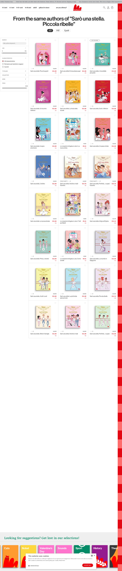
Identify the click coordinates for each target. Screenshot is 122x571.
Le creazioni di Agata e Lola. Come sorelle (70, 259)
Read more (62, 560)
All (50, 30)
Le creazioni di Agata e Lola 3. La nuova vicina (70, 147)
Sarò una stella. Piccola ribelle (98, 296)
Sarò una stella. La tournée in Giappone (98, 259)
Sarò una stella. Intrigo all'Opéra (99, 221)
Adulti (35, 7)
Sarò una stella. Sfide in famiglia (39, 334)
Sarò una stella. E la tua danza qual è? (70, 72)
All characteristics (9, 61)
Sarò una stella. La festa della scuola (68, 109)
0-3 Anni (4, 7)
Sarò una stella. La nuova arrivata (40, 221)
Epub (66, 30)
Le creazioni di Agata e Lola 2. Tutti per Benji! (70, 222)
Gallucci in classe (44, 7)
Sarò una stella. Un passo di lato (99, 146)
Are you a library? (61, 7)
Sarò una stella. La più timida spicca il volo (68, 297)
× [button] (94, 555)
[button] (33, 566)
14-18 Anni (28, 7)
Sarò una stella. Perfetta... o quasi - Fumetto (100, 184)
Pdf (57, 30)
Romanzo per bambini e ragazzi (13, 64)
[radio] (50, 30)
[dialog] (61, 561)
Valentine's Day (24, 549)
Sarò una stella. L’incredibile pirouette (98, 72)
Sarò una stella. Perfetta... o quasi (99, 334)
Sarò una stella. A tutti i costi (38, 296)
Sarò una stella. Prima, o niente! (39, 259)
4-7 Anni (11, 7)
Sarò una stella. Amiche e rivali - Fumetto (69, 184)
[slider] (2, 53)
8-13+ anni (19, 7)
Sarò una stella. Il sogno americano (37, 147)
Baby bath (113, 548)
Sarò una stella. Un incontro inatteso (38, 109)
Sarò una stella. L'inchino (37, 184)
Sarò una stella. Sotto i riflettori (99, 108)
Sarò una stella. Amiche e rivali (69, 334)
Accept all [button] (87, 565)
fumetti (6, 67)
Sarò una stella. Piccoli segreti (39, 71)
